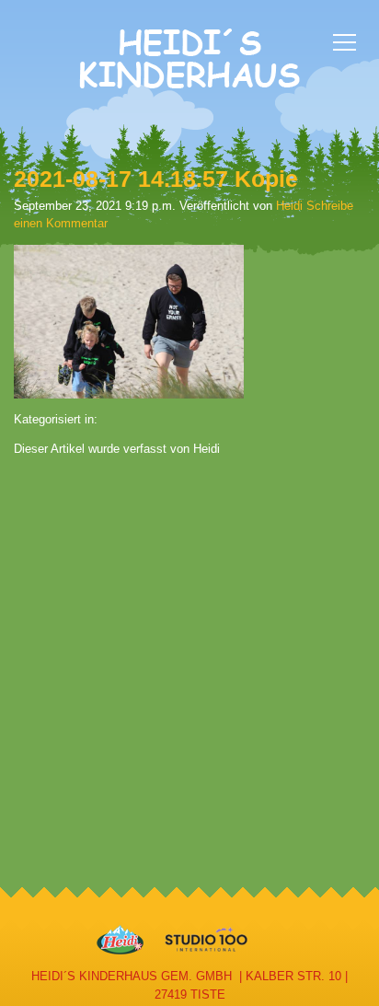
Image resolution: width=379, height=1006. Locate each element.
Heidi (289, 206)
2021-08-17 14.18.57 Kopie (156, 178)
